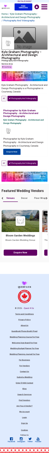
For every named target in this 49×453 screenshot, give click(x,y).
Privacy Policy (24, 320)
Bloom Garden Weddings (20, 235)
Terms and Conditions (24, 314)
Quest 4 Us (29, 308)
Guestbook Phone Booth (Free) (24, 331)
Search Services (24, 394)
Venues (10, 198)
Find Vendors (23, 7)
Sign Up (24, 423)
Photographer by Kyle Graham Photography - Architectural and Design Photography (20, 113)
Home (4, 14)
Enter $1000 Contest (24, 383)
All (4, 98)
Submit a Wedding (24, 377)
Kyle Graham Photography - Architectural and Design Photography (21, 55)
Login (24, 417)
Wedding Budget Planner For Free (24, 348)
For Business (24, 360)
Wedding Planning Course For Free (24, 337)
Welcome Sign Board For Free (24, 343)
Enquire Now (11, 152)
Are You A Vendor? (24, 1)
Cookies (24, 430)
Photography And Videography (23, 98)
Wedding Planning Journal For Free (24, 354)
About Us (24, 325)
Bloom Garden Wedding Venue (20, 240)
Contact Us (24, 371)
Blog (24, 389)
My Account (24, 412)
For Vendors (24, 366)
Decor (24, 198)
